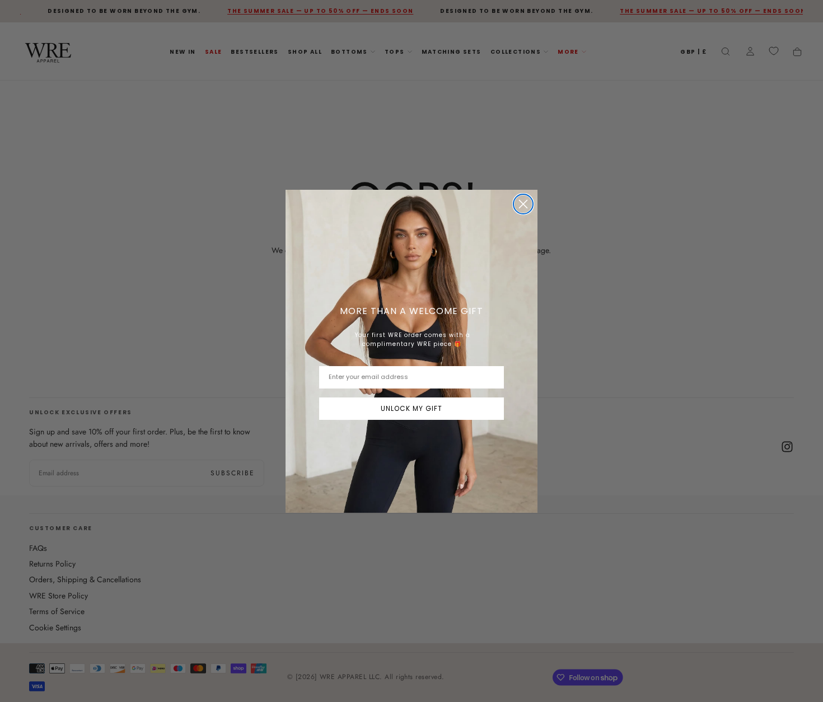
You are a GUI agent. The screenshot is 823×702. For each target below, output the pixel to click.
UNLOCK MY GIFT (411, 408)
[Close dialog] (523, 204)
